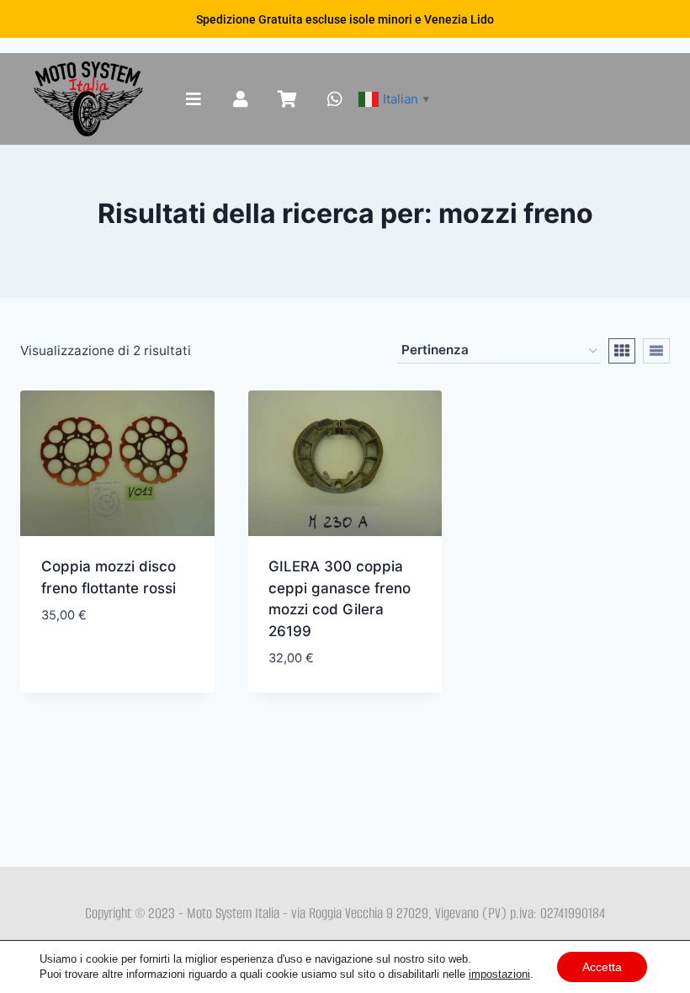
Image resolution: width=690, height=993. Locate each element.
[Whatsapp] (334, 99)
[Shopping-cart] (287, 99)
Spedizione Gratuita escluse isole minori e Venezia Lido (345, 19)
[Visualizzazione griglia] (621, 351)
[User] (240, 99)
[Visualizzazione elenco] (656, 351)
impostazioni (499, 974)
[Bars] (193, 99)
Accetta (602, 967)
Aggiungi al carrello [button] (116, 643)
